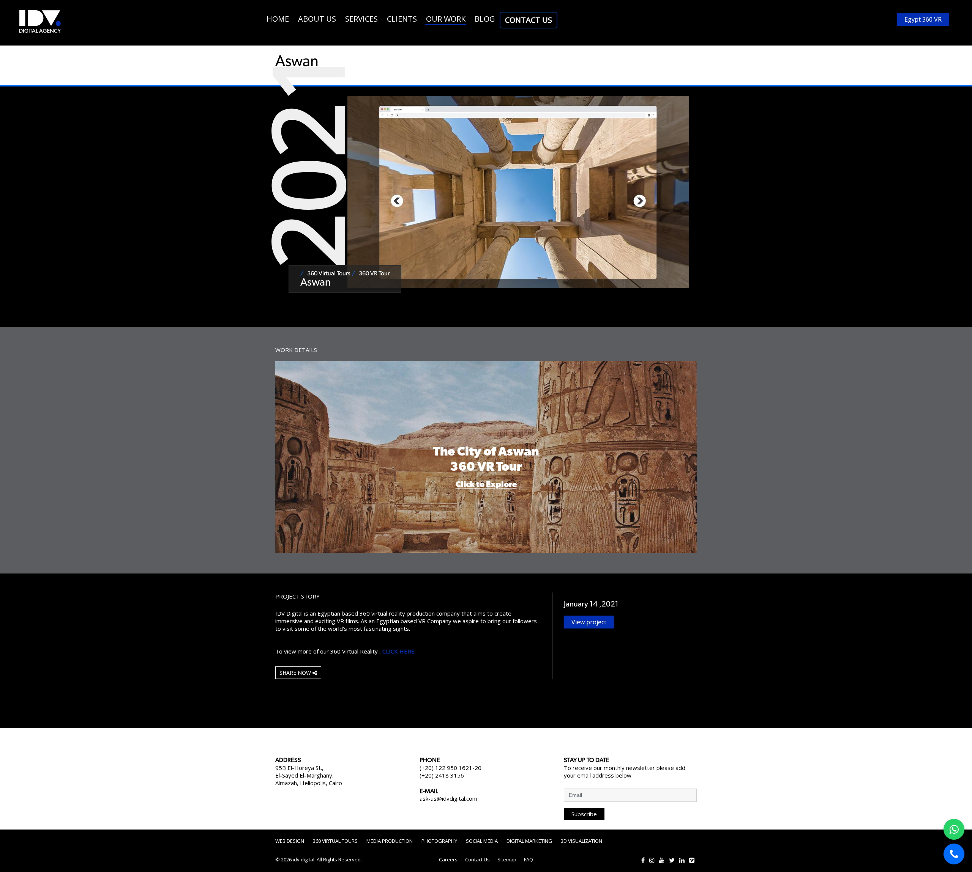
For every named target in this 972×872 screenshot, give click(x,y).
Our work (445, 19)
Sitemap (506, 859)
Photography (439, 840)
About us (317, 19)
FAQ (528, 859)
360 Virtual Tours (335, 840)
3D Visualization (581, 840)
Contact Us (528, 20)
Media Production (389, 840)
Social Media (482, 840)
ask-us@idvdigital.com (448, 798)
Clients (402, 19)
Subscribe (584, 814)
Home (278, 19)
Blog (485, 19)
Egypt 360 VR (923, 19)
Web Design (289, 840)
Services (361, 19)
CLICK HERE (398, 651)
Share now (295, 672)
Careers (448, 859)
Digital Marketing (529, 840)
